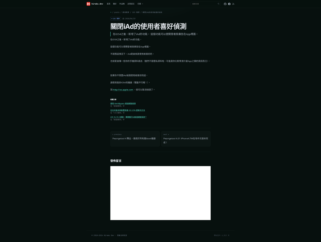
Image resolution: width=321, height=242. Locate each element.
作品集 (122, 4)
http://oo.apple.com (123, 89)
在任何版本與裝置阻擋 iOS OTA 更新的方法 (127, 110)
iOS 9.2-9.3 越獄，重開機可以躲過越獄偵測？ (128, 117)
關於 (115, 4)
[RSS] (233, 4)
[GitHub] (225, 4)
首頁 (108, 4)
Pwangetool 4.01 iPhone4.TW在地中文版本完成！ (185, 138)
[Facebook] (229, 4)
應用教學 (126, 12)
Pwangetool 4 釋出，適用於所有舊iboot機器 (134, 136)
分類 (139, 4)
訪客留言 (131, 4)
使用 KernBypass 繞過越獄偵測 (123, 103)
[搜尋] (218, 4)
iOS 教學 (136, 12)
